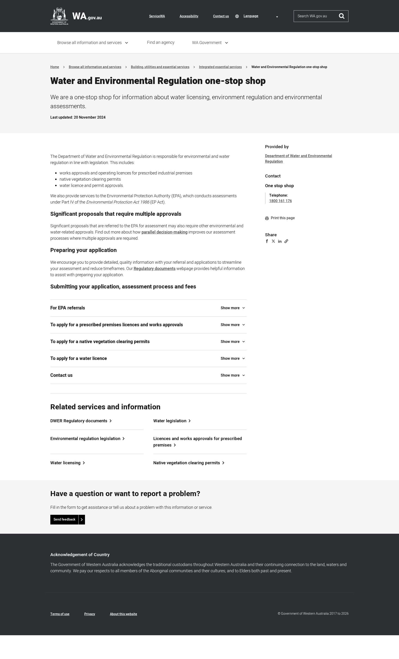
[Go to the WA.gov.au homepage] (76, 16)
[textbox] (262, 16)
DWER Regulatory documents (78, 421)
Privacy (89, 614)
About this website (123, 614)
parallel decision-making (164, 232)
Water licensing (65, 463)
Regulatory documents (154, 269)
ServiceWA (157, 16)
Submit (341, 16)
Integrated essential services (220, 67)
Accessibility (189, 16)
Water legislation (169, 421)
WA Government (207, 43)
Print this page (282, 218)
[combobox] (262, 16)
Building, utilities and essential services (160, 67)
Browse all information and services (89, 43)
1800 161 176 (280, 201)
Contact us (221, 16)
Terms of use (60, 614)
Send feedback (64, 519)
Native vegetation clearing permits (186, 463)
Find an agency (161, 42)
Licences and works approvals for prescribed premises (197, 441)
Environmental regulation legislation (85, 438)
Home (54, 67)
